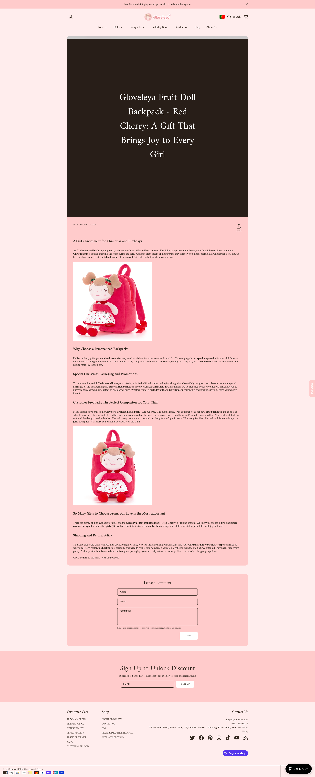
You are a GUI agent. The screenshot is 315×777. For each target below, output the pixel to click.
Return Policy (75, 728)
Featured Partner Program (118, 733)
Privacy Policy (75, 733)
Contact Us (108, 724)
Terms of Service (76, 737)
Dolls (117, 27)
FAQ (104, 728)
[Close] (246, 4)
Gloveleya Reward (78, 746)
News (70, 742)
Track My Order (76, 719)
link (85, 557)
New (101, 27)
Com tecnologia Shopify (33, 769)
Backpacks (135, 27)
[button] (234, 17)
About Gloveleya (112, 719)
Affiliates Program (113, 737)
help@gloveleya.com (237, 719)
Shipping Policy (75, 724)
